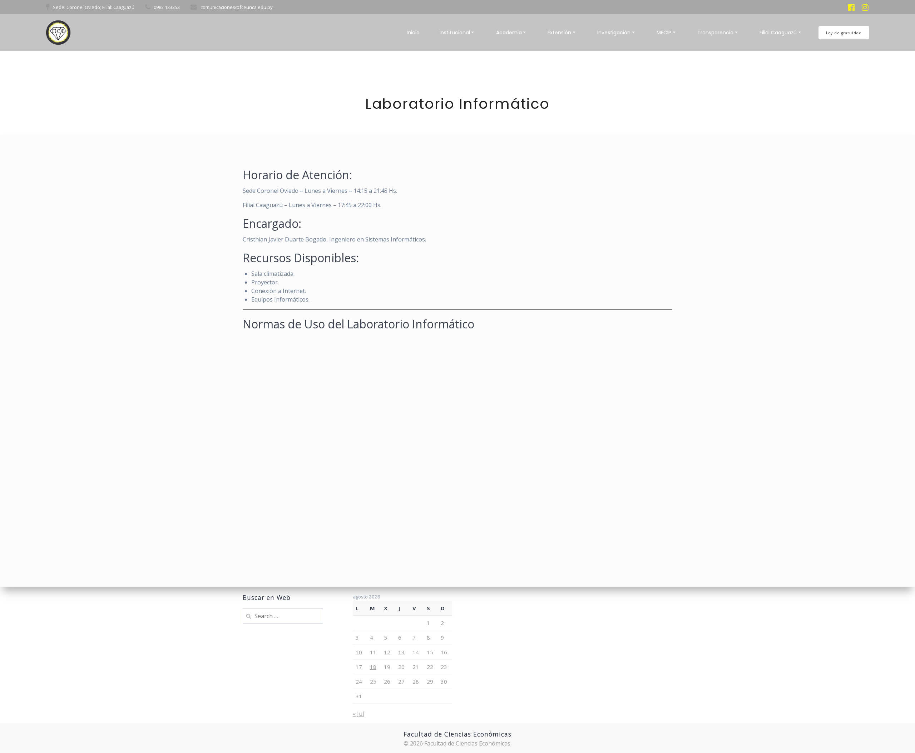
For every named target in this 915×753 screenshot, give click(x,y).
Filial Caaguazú (778, 32)
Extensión (559, 32)
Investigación (613, 32)
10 (359, 652)
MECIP (664, 32)
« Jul (358, 714)
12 (387, 652)
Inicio (413, 32)
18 (373, 666)
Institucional (455, 32)
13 (401, 652)
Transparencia (715, 32)
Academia (509, 32)
